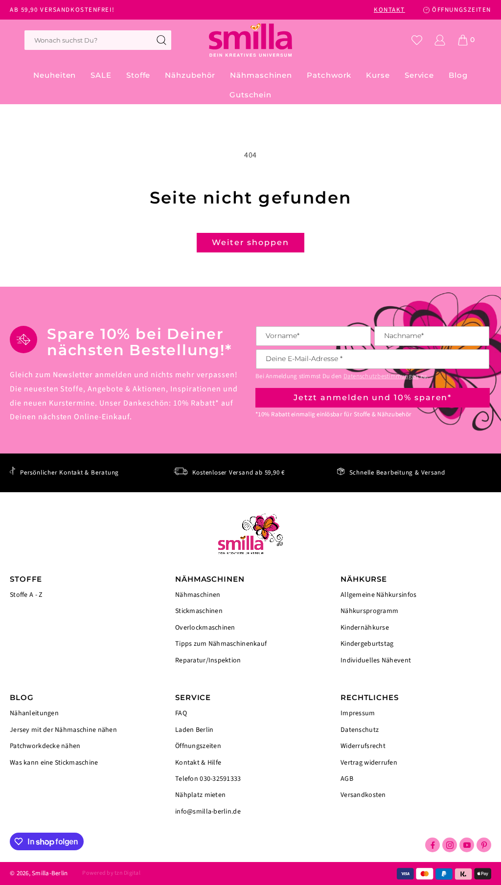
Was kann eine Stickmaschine (54, 762)
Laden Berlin (194, 730)
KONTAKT (389, 9)
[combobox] (97, 40)
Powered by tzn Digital (111, 873)
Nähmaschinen (197, 595)
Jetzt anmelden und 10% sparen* (373, 397)
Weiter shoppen (250, 242)
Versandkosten (363, 794)
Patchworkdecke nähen (45, 746)
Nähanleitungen (34, 714)
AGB (347, 779)
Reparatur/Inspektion (208, 660)
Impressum (358, 714)
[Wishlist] (416, 40)
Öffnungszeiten (198, 746)
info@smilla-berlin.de (208, 811)
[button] (138, 75)
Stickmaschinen (199, 611)
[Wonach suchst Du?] (161, 40)
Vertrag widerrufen (369, 763)
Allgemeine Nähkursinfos (378, 595)
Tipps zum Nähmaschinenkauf (221, 644)
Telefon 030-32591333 (208, 779)
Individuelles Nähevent (376, 660)
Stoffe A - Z (26, 595)
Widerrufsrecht (363, 746)
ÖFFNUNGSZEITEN (461, 9)
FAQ (181, 714)
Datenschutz (360, 730)
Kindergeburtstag (367, 644)
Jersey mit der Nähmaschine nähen (63, 730)
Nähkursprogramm (369, 611)
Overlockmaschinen (205, 628)
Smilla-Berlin (50, 873)
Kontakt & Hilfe (198, 763)
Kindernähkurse (365, 628)
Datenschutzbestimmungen (381, 376)
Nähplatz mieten (200, 795)
